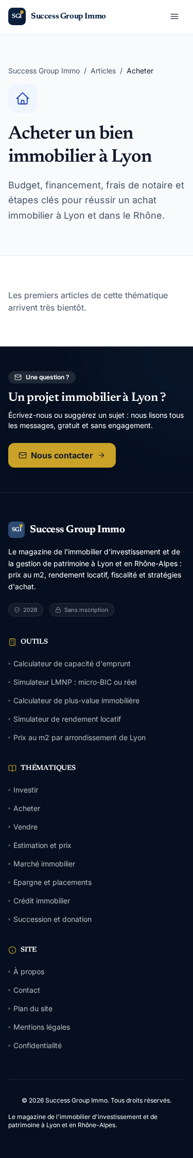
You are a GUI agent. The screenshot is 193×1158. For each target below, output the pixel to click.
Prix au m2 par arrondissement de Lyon (79, 737)
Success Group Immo (44, 70)
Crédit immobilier (41, 900)
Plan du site (32, 1008)
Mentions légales (41, 1026)
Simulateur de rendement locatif (67, 719)
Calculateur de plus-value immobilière (76, 700)
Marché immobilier (44, 863)
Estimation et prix (42, 845)
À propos (28, 971)
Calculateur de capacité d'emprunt (72, 663)
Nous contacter (62, 455)
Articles (103, 70)
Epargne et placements (52, 882)
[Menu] (174, 16)
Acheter (26, 808)
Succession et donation (52, 919)
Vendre (25, 826)
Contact (26, 990)
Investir (25, 789)
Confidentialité (37, 1045)
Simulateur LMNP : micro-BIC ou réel (74, 682)
